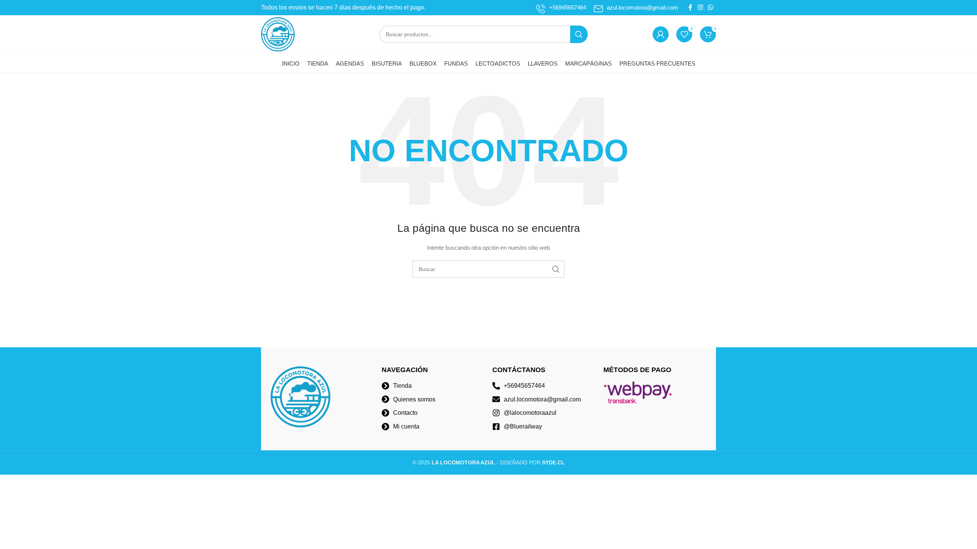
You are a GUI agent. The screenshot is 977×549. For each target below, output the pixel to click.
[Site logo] (278, 34)
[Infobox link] (561, 7)
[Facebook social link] (690, 7)
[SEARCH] (579, 34)
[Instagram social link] (700, 7)
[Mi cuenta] (660, 34)
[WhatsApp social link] (711, 7)
